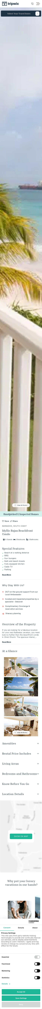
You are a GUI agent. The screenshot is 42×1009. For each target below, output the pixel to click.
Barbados (7, 526)
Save (7, 521)
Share (14, 521)
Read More (6, 575)
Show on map (21, 836)
